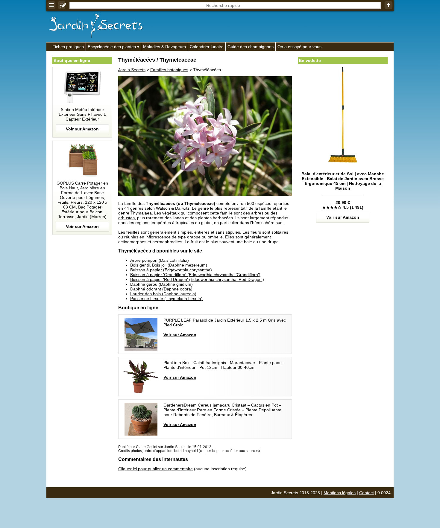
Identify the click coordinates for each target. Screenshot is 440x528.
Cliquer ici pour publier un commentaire (155, 468)
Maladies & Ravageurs (164, 46)
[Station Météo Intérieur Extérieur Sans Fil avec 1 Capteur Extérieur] (82, 102)
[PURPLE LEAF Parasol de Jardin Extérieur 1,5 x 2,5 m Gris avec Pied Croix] (205, 334)
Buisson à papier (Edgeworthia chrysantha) (171, 269)
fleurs (256, 232)
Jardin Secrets (131, 69)
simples (184, 232)
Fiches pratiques (68, 46)
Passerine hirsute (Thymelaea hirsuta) (166, 298)
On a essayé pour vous (299, 46)
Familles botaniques (169, 69)
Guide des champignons (250, 46)
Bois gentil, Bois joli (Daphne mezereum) (168, 265)
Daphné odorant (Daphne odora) (161, 289)
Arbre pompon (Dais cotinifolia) (159, 260)
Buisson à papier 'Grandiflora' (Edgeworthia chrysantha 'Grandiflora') (195, 274)
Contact (366, 492)
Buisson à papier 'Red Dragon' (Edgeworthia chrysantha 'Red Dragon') (197, 279)
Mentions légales (340, 492)
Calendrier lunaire (207, 46)
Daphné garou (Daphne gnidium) (161, 284)
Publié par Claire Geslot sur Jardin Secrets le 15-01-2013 (164, 447)
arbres (257, 213)
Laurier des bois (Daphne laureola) (163, 293)
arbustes (126, 217)
